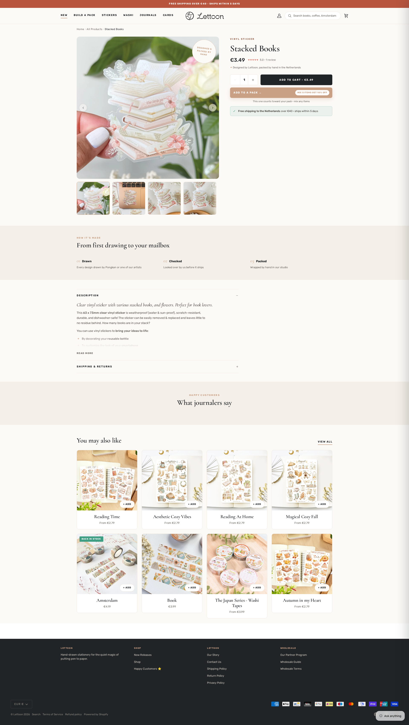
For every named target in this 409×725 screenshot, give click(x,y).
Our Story (213, 654)
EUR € (19, 704)
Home (80, 29)
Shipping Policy (217, 668)
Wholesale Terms (291, 668)
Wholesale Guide (290, 661)
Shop (137, 661)
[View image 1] (93, 198)
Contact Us (214, 661)
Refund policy (73, 714)
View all (325, 441)
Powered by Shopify (96, 714)
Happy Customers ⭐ (147, 668)
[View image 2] (128, 198)
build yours (277, 3)
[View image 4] (199, 198)
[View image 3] (164, 198)
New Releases (143, 654)
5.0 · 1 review (268, 59)
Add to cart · (296, 79)
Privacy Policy (216, 682)
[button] (109, 16)
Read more (85, 353)
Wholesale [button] (288, 648)
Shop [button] (137, 648)
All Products (94, 29)
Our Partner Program (293, 654)
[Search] (289, 15)
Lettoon (18, 714)
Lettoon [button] (67, 648)
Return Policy (215, 675)
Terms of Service (53, 714)
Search (36, 714)
